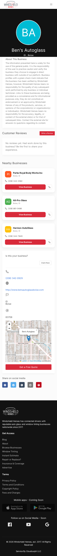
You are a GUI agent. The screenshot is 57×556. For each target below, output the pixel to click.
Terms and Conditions (13, 484)
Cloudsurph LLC (33, 551)
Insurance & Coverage (13, 463)
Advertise (7, 467)
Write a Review (47, 133)
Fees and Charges (11, 492)
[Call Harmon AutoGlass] (49, 242)
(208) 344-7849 (15, 236)
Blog (4, 439)
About (5, 443)
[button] (51, 4)
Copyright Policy (10, 488)
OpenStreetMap (36, 361)
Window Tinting (10, 451)
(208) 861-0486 (15, 208)
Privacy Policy (9, 480)
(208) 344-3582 (15, 181)
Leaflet (24, 361)
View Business (25, 187)
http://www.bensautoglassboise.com (25, 289)
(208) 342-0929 (14, 278)
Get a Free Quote (28, 367)
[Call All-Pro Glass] (49, 214)
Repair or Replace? (11, 459)
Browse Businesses (12, 447)
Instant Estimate (10, 455)
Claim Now (45, 263)
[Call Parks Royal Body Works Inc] (49, 187)
